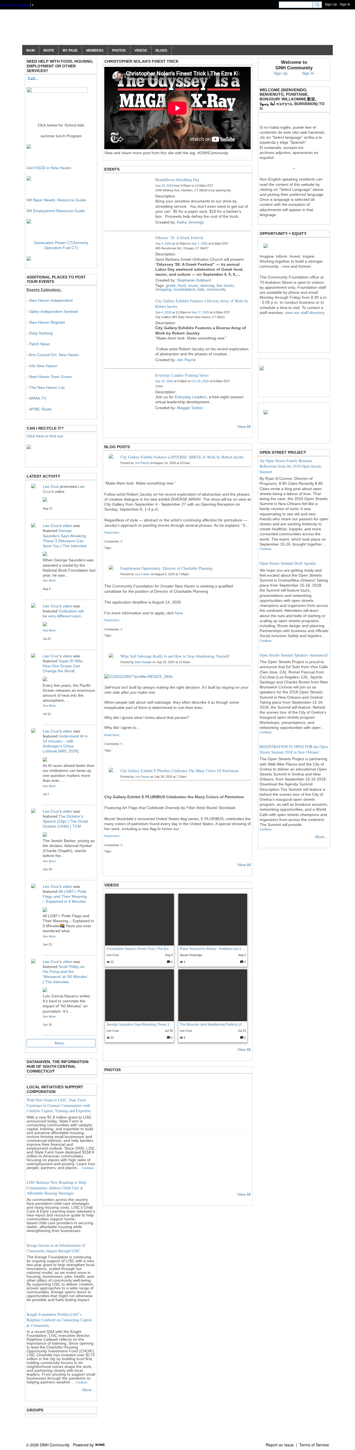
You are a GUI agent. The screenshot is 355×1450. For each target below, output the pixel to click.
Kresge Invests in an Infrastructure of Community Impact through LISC (56, 1248)
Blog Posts (117, 447)
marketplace (184, 289)
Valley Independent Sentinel (53, 311)
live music (225, 285)
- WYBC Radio (39, 409)
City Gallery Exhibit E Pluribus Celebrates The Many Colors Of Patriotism (179, 770)
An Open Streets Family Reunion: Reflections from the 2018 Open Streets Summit (290, 466)
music (193, 285)
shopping (163, 289)
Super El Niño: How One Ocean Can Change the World (63, 666)
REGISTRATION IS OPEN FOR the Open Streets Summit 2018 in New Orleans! (294, 749)
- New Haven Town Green (49, 376)
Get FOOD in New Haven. (49, 168)
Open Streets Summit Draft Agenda (288, 563)
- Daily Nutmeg (40, 333)
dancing (207, 285)
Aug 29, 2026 (164, 185)
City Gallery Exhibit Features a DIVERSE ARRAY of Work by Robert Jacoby (182, 457)
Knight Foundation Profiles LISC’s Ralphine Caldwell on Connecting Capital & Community (59, 1320)
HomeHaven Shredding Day (177, 179)
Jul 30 (169, 1030)
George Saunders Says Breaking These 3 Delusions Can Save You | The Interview (139, 1024)
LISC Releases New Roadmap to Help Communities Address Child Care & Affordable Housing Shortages (56, 1188)
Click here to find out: (45, 436)
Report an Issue (280, 1445)
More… (61, 1043)
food (182, 285)
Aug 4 (169, 955)
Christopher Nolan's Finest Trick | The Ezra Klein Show (139, 949)
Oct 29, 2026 (200, 381)
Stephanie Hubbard (194, 280)
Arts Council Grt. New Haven (54, 355)
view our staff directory (304, 312)
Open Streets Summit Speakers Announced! (294, 655)
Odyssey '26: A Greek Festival (179, 237)
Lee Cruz (112, 955)
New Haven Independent (51, 300)
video (67, 525)
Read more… (113, 532)
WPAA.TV (37, 398)
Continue (88, 1168)
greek (171, 285)
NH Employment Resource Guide (56, 211)
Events (112, 169)
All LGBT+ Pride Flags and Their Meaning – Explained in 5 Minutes (65, 896)
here (179, 613)
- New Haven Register (46, 322)
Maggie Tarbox (190, 407)
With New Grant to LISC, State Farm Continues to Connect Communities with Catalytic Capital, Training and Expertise (59, 1105)
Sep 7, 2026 (199, 243)
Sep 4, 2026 (163, 243)
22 (112, 962)
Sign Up (331, 4)
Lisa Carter (142, 574)
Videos (111, 885)
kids (200, 289)
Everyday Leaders (191, 397)
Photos (112, 1070)
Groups (35, 1410)
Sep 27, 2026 (200, 312)
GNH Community (75, 29)
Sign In (345, 4)
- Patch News (38, 344)
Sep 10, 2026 (164, 381)
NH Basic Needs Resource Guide (56, 200)
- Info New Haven (42, 366)
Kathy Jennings (190, 222)
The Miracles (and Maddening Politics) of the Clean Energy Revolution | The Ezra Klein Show (213, 1024)
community (216, 289)
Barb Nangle (143, 662)
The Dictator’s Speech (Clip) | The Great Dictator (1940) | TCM (65, 821)
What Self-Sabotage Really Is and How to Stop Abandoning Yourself (174, 656)
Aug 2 (242, 955)
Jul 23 (242, 1030)
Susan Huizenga (191, 955)
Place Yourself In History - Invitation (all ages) (213, 949)
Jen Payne (186, 360)
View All (244, 427)
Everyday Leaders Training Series (182, 375)
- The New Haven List (46, 387)
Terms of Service (314, 1445)
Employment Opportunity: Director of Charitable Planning (166, 568)
